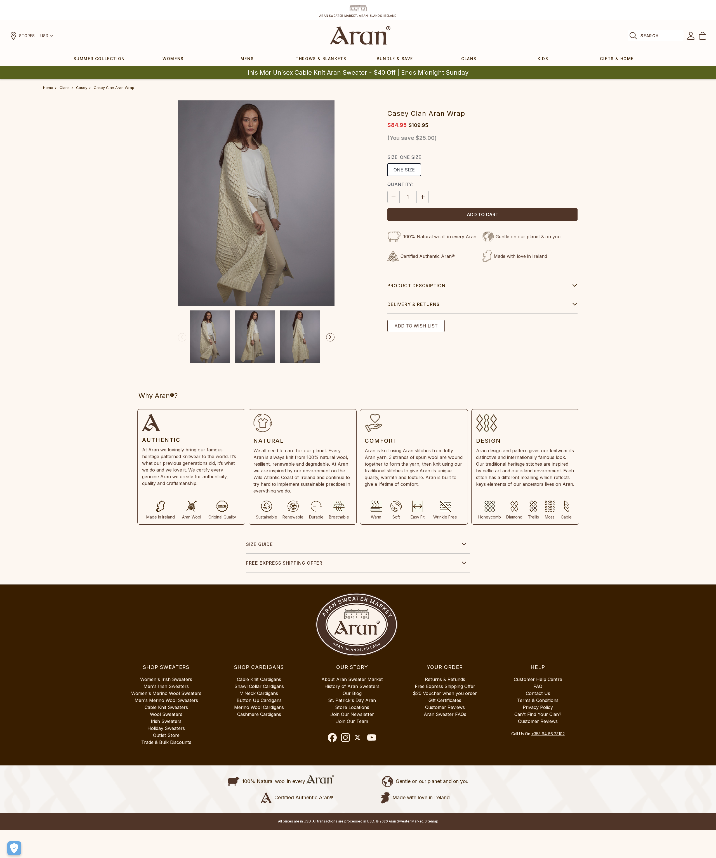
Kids (543, 58)
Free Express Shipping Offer (284, 563)
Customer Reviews (445, 707)
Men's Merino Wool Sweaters (166, 700)
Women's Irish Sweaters (166, 679)
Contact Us (538, 693)
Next (330, 337)
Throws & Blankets (321, 58)
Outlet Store (166, 735)
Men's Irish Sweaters (166, 686)
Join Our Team (352, 721)
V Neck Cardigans (259, 693)
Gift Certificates (444, 700)
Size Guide (259, 544)
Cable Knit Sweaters (166, 707)
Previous (182, 337)
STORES (27, 35)
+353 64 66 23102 (548, 733)
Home (48, 87)
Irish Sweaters (166, 721)
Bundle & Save (395, 58)
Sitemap (431, 821)
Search (649, 35)
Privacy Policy (538, 707)
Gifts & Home (617, 58)
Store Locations (352, 707)
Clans (469, 58)
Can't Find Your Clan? (537, 714)
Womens (173, 58)
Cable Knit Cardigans (259, 679)
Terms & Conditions (538, 700)
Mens (247, 58)
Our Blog (352, 693)
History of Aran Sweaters (352, 686)
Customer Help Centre (538, 679)
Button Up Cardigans (259, 700)
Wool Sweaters (166, 714)
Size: (404, 157)
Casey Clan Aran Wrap (114, 87)
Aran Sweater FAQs (445, 714)
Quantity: (400, 184)
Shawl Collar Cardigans (259, 686)
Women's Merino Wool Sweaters (166, 693)
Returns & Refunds (445, 679)
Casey (81, 87)
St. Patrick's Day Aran (352, 700)
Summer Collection (99, 58)
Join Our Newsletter (352, 714)
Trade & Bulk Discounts (166, 742)
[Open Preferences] (14, 848)
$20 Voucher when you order (445, 693)
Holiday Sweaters (166, 728)
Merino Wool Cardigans (259, 707)
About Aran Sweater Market (352, 679)
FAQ (537, 686)
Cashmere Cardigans (259, 714)
